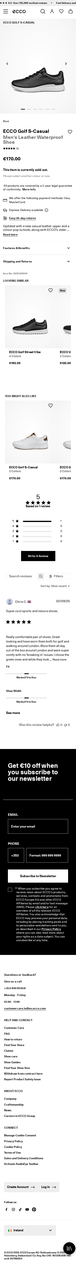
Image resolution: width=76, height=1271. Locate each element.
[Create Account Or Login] (51, 11)
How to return (13, 1039)
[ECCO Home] (19, 11)
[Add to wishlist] (70, 132)
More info (28, 189)
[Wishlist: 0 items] (61, 11)
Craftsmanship (14, 1104)
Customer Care (14, 1027)
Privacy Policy (13, 1141)
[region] (37, 521)
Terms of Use (12, 1152)
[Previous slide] (7, 63)
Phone (13, 844)
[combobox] (55, 586)
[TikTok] (20, 1209)
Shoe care (10, 1056)
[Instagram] (13, 1209)
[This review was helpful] (58, 725)
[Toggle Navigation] (5, 11)
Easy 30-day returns (22, 218)
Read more (59, 659)
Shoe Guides (12, 1062)
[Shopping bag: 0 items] (70, 11)
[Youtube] (27, 1209)
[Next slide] (66, 63)
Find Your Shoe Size (17, 1068)
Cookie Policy (13, 1146)
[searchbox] (21, 576)
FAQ (7, 1033)
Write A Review (38, 556)
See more (13, 713)
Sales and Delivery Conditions (23, 1158)
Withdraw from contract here (23, 1073)
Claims (8, 1050)
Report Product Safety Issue (22, 1079)
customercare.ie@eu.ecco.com (25, 1008)
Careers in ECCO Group (19, 1116)
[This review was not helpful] (65, 725)
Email (13, 815)
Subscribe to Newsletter (38, 876)
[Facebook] (6, 1209)
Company (10, 1098)
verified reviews (33, 2)
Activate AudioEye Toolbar (21, 1164)
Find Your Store (14, 1045)
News (7, 1110)
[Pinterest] (34, 1209)
